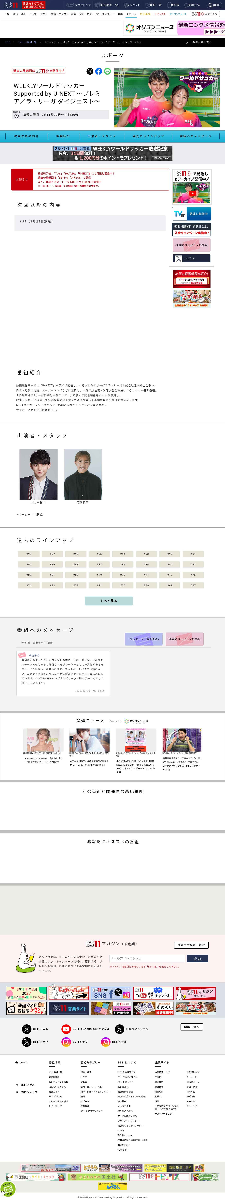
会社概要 (159, 1087)
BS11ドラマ (40, 1041)
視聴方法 (194, 5)
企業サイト (162, 1062)
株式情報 (191, 1096)
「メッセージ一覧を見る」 (144, 639)
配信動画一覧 (109, 5)
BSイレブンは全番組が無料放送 (33, 5)
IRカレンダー (193, 1106)
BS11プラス (27, 1084)
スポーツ (131, 14)
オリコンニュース (178, 14)
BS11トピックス (125, 1082)
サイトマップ (55, 1106)
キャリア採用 (124, 1106)
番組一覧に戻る (202, 42)
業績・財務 (192, 1087)
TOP (7, 42)
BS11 (11, 5)
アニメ (44, 14)
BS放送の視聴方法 (126, 1072)
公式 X (190, 258)
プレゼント (133, 5)
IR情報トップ (193, 1072)
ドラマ (33, 14)
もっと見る (108, 601)
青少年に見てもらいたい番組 (131, 1096)
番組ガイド (54, 1092)
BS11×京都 (119, 1041)
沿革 (157, 1101)
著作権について (125, 1135)
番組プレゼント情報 (58, 1082)
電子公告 (191, 1101)
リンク (121, 1130)
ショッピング (83, 5)
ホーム (23, 1062)
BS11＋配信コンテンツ (92, 1111)
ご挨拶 (158, 1077)
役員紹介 (159, 1092)
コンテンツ (205, 15)
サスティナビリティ (164, 1114)
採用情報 (122, 1101)
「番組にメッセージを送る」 (191, 245)
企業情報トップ (162, 1072)
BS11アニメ (40, 1028)
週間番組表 (54, 1077)
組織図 (158, 1096)
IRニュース (192, 1077)
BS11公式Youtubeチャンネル (91, 1028)
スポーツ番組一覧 (27, 42)
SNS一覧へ (191, 1027)
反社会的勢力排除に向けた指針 (133, 1140)
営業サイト (123, 1150)
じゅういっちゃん (137, 1028)
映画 (120, 14)
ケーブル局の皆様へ (127, 1116)
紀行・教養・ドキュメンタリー (97, 14)
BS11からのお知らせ (128, 1077)
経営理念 (159, 1082)
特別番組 (145, 14)
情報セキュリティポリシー (130, 1126)
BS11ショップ (28, 1092)
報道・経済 (19, 14)
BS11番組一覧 (55, 1072)
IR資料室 (191, 1092)
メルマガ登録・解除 (191, 945)
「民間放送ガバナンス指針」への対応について (166, 1107)
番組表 (175, 5)
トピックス (160, 14)
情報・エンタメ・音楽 (63, 14)
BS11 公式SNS (56, 1096)
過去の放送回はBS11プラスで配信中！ (38, 71)
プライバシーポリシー (128, 1121)
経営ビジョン (193, 1082)
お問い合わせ (124, 1145)
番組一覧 (156, 5)
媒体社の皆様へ (125, 1111)
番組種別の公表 (125, 1092)
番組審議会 (123, 1087)
